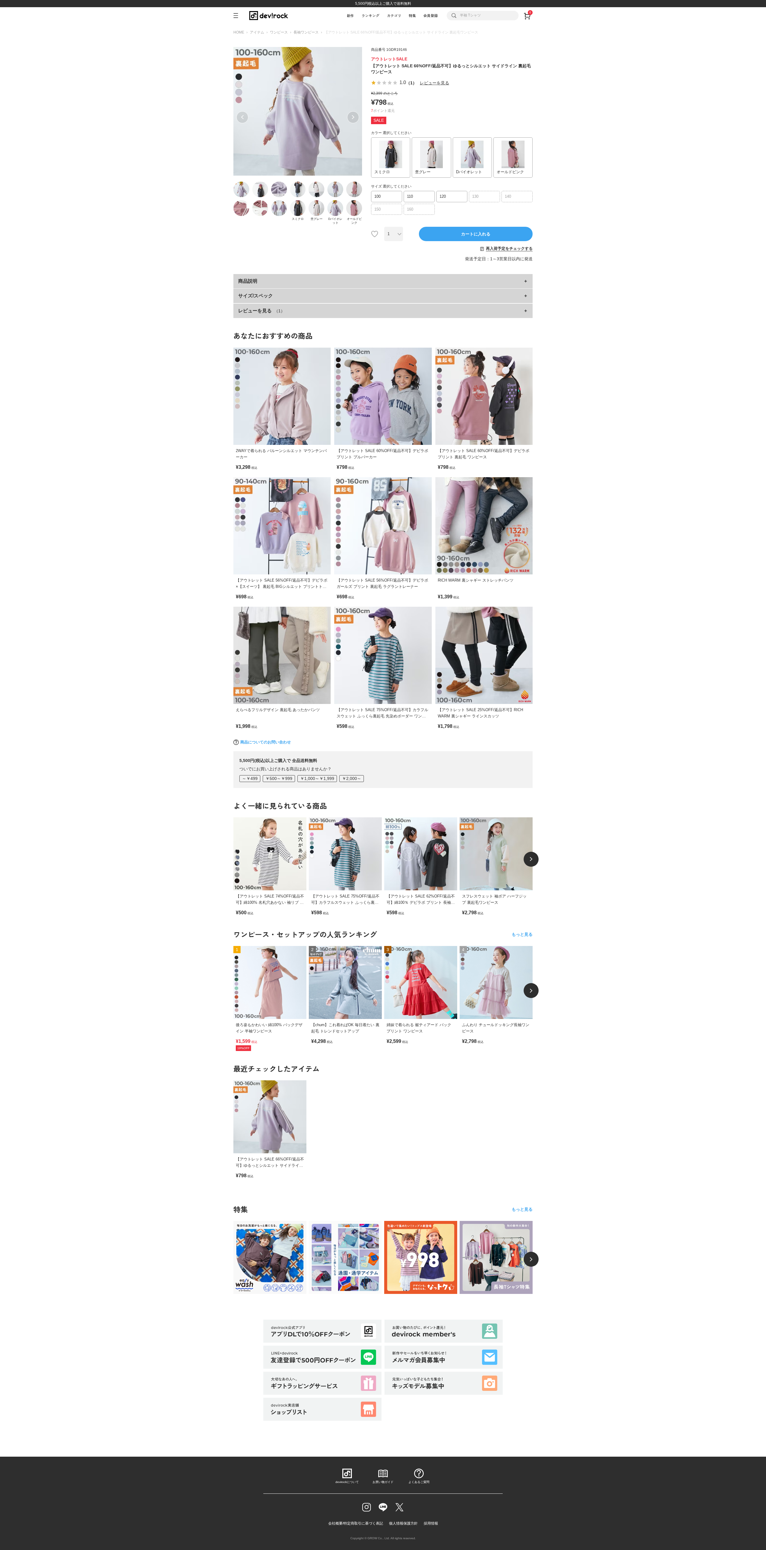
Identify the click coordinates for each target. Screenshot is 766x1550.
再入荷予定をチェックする (509, 248)
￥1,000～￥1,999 (317, 778)
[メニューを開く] (238, 15)
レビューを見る (434, 82)
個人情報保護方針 (403, 1523)
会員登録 (430, 15)
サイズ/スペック (255, 295)
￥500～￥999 (278, 778)
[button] (242, 117)
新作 (350, 15)
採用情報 (431, 1523)
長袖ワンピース (306, 32)
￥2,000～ (351, 778)
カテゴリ (394, 15)
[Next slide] (531, 859)
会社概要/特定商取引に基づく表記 (355, 1523)
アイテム (257, 32)
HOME (238, 32)
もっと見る (522, 934)
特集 (412, 15)
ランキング (370, 15)
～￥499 (250, 778)
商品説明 (247, 281)
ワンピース (279, 32)
